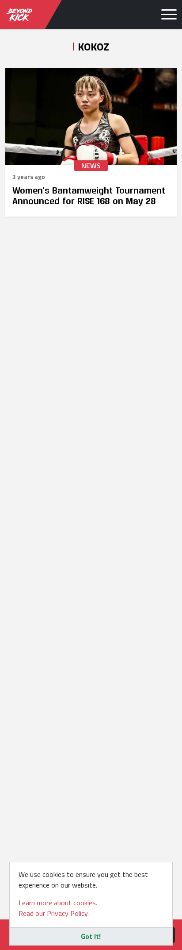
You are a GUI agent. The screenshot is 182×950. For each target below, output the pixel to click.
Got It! (91, 936)
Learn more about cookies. (58, 902)
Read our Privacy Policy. (54, 913)
